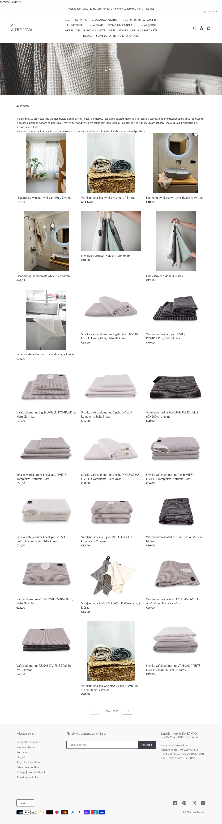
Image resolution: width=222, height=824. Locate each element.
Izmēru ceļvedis (25, 746)
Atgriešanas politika (28, 762)
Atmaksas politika (27, 777)
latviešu (24, 803)
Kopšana (21, 752)
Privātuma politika (27, 767)
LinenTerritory (199, 812)
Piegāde (21, 757)
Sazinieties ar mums (28, 741)
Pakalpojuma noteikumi (30, 772)
